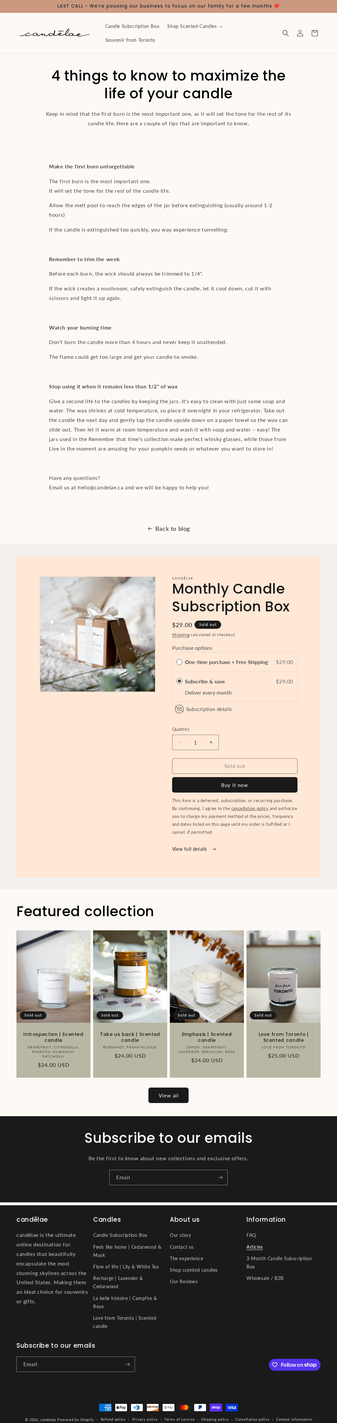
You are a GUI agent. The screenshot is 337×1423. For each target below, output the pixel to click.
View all (169, 1095)
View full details (190, 849)
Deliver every (201, 692)
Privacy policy (145, 1419)
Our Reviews (184, 1281)
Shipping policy (215, 1419)
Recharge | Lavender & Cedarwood (118, 1282)
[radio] (179, 662)
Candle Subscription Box (120, 1235)
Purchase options (192, 648)
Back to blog (172, 528)
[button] (194, 26)
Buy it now (234, 785)
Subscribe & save (205, 681)
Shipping (181, 634)
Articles (254, 1247)
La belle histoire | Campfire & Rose (125, 1302)
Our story (180, 1235)
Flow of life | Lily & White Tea (126, 1266)
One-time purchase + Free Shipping (226, 662)
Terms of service (179, 1419)
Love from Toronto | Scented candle (284, 1037)
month (224, 692)
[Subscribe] (220, 1177)
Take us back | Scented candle (130, 1037)
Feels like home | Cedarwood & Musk (127, 1251)
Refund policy (113, 1419)
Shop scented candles (194, 1270)
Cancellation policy (252, 1419)
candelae (48, 1419)
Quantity (181, 729)
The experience (186, 1258)
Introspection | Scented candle (53, 1037)
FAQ (251, 1235)
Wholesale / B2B (265, 1278)
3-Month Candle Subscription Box (279, 1262)
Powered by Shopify (75, 1419)
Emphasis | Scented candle (207, 1037)
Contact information (294, 1419)
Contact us (182, 1247)
